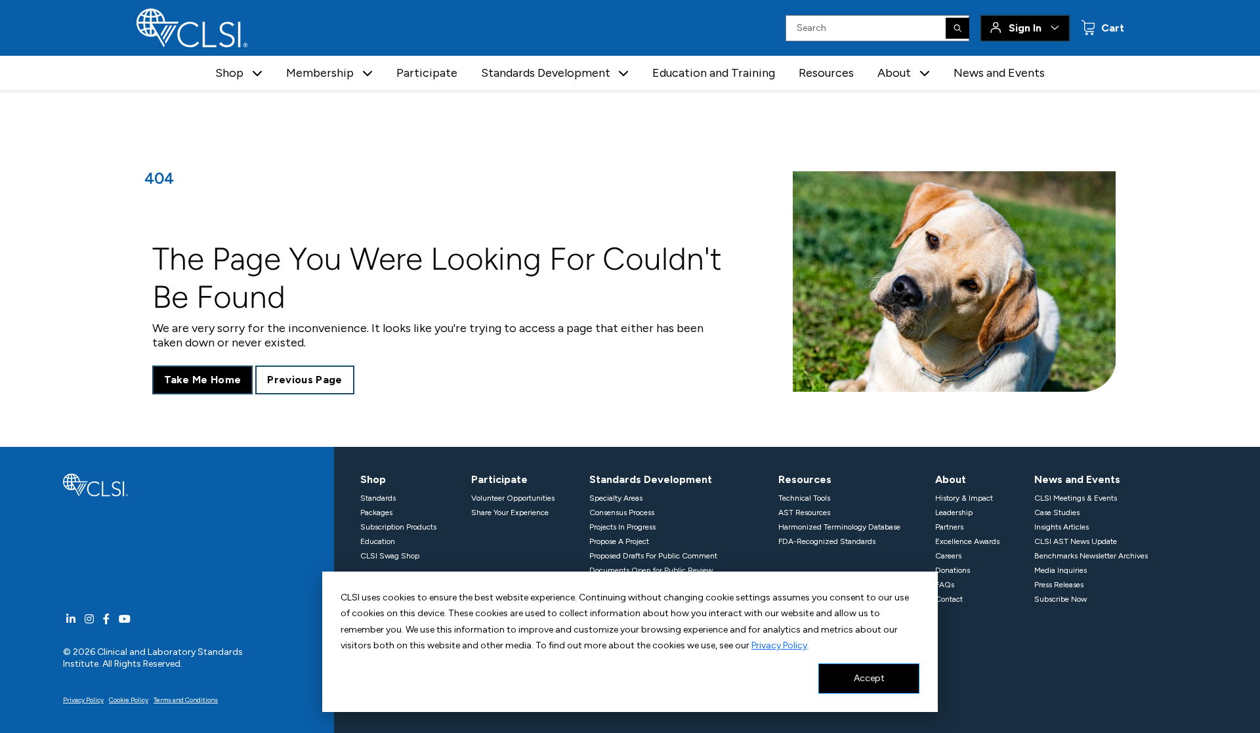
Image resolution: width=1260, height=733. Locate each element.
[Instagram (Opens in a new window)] (89, 619)
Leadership (954, 512)
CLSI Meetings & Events (1075, 498)
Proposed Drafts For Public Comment (653, 555)
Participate (426, 73)
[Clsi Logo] (96, 484)
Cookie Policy (128, 700)
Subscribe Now (1060, 599)
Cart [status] (1111, 28)
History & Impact (964, 498)
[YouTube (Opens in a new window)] (125, 619)
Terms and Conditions (186, 700)
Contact (949, 599)
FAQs (944, 584)
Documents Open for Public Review (651, 570)
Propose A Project (619, 541)
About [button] (894, 73)
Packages (376, 512)
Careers (948, 555)
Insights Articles (1061, 527)
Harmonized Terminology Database (839, 527)
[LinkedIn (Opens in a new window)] (70, 619)
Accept (869, 678)
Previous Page (304, 379)
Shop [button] (229, 73)
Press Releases (1058, 584)
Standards (378, 498)
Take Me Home (203, 379)
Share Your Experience (510, 512)
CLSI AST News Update (1075, 541)
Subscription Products (398, 527)
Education (377, 541)
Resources (826, 73)
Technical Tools (804, 498)
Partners (949, 527)
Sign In (1025, 28)
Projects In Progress (622, 527)
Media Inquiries (1060, 570)
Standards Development (650, 479)
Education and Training (713, 73)
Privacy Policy (779, 645)
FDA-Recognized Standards (826, 541)
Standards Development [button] (545, 73)
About (950, 479)
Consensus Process (621, 512)
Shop (373, 479)
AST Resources (804, 512)
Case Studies (1057, 512)
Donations (952, 570)
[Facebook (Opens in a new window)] (106, 619)
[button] (257, 73)
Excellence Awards (967, 541)
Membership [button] (320, 73)
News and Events (999, 73)
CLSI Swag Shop (389, 555)
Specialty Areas (615, 498)
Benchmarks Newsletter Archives (1091, 555)
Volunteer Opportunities (513, 498)
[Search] (957, 28)
